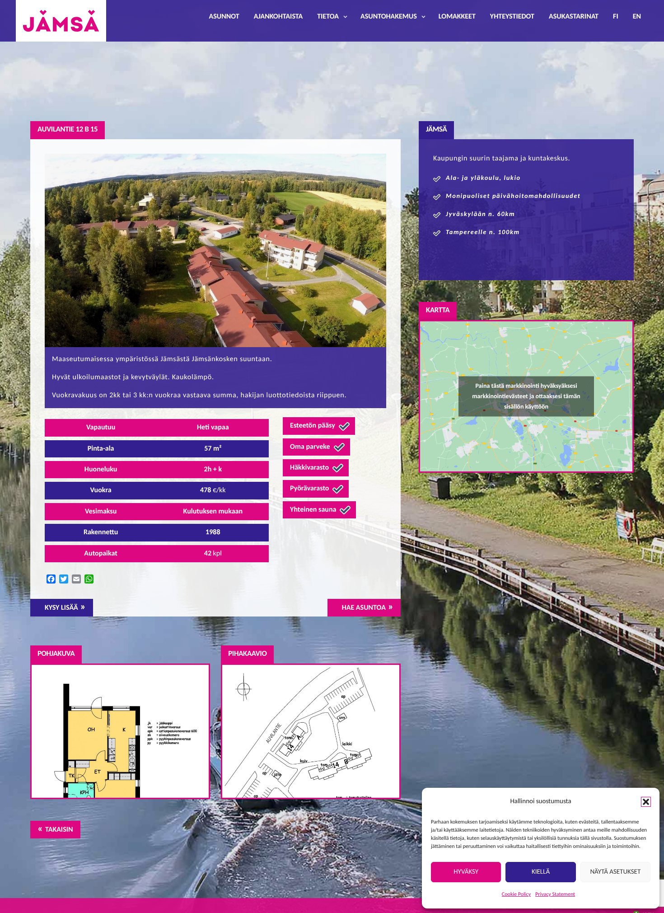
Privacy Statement (555, 894)
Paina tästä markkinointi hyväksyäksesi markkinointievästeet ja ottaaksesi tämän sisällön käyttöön (526, 396)
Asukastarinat (574, 16)
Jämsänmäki (61, 20)
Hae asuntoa (364, 608)
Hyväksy (466, 872)
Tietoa (328, 16)
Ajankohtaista (278, 16)
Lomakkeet (457, 16)
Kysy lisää (61, 608)
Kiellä (541, 872)
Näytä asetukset (615, 872)
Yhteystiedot (512, 16)
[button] (645, 801)
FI (615, 16)
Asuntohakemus (388, 16)
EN (637, 16)
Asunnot (224, 16)
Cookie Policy (516, 894)
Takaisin (59, 829)
